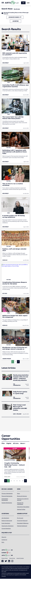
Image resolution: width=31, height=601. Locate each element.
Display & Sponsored (7, 520)
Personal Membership (7, 496)
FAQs (3, 542)
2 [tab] (11, 480)
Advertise (16, 21)
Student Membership (7, 502)
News (18, 493)
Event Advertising (6, 523)
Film (3, 443)
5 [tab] (19, 480)
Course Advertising (6, 528)
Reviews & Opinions (22, 496)
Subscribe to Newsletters (23, 507)
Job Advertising (5, 518)
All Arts (16, 443)
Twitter (6, 561)
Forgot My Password (22, 520)
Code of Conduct (20, 558)
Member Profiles (21, 509)
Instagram (12, 561)
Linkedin (9, 561)
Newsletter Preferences (22, 523)
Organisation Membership (5, 499)
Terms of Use (12, 558)
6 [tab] (22, 480)
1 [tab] (8, 480)
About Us (4, 537)
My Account (20, 518)
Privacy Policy (5, 558)
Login (28, 2)
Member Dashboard (22, 526)
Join (23, 2)
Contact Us (4, 539)
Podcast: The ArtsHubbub (20, 503)
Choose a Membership (7, 493)
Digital (8, 443)
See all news (17, 9)
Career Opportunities (11, 437)
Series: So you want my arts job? (23, 499)
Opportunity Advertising (7, 526)
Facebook (3, 561)
